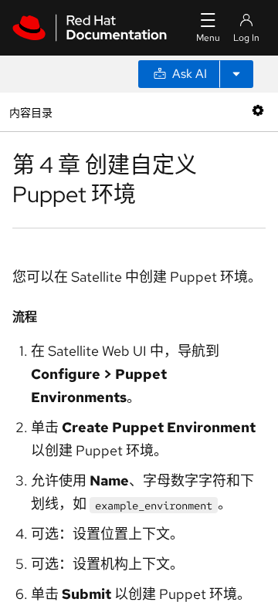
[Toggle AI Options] (236, 74)
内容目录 (30, 111)
